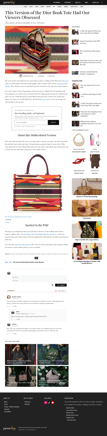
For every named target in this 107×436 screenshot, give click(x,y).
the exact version (45, 99)
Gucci (31, 6)
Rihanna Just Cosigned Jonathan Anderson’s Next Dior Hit (90, 123)
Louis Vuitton (73, 6)
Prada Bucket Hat (40, 234)
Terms (5, 404)
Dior (54, 6)
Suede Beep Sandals (79, 173)
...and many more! (71, 420)
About (5, 402)
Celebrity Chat (70, 417)
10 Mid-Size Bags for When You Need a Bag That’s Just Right (90, 32)
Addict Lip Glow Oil (94, 151)
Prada (42, 6)
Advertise (27, 404)
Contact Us (95, 2)
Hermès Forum (70, 408)
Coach (25, 6)
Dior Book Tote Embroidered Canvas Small (18, 217)
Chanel (59, 6)
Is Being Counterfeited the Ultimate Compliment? (88, 73)
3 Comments (41, 76)
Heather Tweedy (24, 313)
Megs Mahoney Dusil (28, 76)
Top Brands (56, 2)
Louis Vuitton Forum (71, 410)
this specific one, (52, 234)
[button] (102, 2)
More (86, 2)
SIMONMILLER (79, 171)
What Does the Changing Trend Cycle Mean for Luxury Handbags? (91, 114)
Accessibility (7, 411)
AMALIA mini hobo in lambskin (79, 151)
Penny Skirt (95, 173)
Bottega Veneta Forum (72, 415)
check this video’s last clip (23, 244)
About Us (77, 2)
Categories (67, 2)
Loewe (81, 6)
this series (65, 81)
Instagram (62, 83)
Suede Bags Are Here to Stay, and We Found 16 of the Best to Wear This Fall (91, 62)
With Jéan (95, 171)
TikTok (7, 86)
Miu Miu (48, 6)
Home (6, 262)
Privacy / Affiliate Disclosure (11, 407)
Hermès (66, 6)
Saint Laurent (79, 149)
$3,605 (7, 222)
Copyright (6, 409)
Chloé (36, 6)
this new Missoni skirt (28, 234)
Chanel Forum (70, 413)
